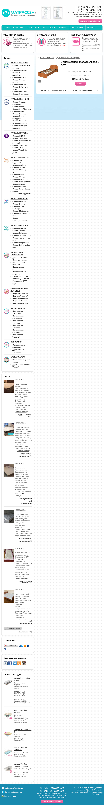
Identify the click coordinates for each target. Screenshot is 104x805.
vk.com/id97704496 (26, 456)
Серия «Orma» (18, 184)
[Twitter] (22, 645)
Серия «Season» (19, 167)
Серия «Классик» (19, 70)
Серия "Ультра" (18, 148)
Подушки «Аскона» (20, 303)
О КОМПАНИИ (18, 28)
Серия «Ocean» (19, 177)
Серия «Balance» (19, 233)
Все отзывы (23, 632)
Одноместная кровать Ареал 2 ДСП (84, 90)
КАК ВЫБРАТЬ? (33, 28)
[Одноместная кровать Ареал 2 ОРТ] (48, 71)
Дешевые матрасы (20, 257)
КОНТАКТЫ (91, 28)
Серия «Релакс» (19, 77)
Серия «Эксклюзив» (20, 94)
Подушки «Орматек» (21, 298)
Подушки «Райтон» (20, 301)
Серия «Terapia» (19, 231)
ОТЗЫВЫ (80, 28)
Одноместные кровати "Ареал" (68, 58)
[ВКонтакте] (19, 645)
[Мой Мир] (27, 645)
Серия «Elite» (18, 111)
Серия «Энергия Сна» (21, 235)
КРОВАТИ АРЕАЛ (47, 58)
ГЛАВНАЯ (6, 28)
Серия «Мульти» (19, 85)
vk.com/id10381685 (26, 541)
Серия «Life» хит (19, 201)
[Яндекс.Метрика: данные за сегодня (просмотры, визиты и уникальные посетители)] (9, 796)
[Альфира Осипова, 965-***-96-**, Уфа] (9, 562)
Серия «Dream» (19, 186)
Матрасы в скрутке (20, 276)
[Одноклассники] (25, 645)
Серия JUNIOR (18, 136)
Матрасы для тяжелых (21, 279)
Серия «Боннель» (19, 204)
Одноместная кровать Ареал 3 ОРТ (53, 90)
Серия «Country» (19, 123)
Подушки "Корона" (20, 296)
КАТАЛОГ (62, 28)
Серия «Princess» (19, 114)
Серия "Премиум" (19, 145)
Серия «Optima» (19, 165)
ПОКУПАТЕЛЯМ (49, 28)
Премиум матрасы (20, 260)
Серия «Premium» (20, 179)
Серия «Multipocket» (20, 211)
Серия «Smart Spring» (21, 189)
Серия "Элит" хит (19, 138)
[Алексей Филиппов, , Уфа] (9, 524)
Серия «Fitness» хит (20, 228)
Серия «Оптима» (19, 92)
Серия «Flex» (18, 174)
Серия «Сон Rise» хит (21, 109)
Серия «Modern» (19, 107)
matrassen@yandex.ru (14, 788)
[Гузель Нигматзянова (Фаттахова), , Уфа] (9, 477)
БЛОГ (73, 28)
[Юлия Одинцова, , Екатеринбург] (9, 436)
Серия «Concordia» (20, 121)
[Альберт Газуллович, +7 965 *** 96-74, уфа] (9, 393)
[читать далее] (21, 412)
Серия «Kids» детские (21, 182)
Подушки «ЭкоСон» (20, 294)
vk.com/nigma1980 (26, 503)
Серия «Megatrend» (20, 243)
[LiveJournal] (5, 648)
